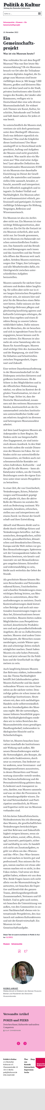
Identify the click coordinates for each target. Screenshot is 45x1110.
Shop (32, 1059)
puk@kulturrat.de (10, 1072)
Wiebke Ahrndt (10, 988)
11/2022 (9, 937)
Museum (6, 944)
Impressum (29, 1069)
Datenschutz (29, 1067)
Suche (26, 1072)
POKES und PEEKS (21, 1023)
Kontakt (27, 1064)
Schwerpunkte (16, 944)
